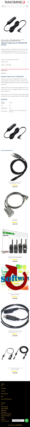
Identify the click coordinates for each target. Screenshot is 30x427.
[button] (28, 2)
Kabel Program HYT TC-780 (15, 332)
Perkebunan (4, 412)
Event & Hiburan (5, 421)
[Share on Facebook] (5, 65)
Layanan (3, 391)
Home (2, 39)
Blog (2, 396)
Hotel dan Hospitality (6, 413)
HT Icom (14, 80)
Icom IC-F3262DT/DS (14, 79)
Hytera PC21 (15, 220)
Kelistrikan (3, 410)
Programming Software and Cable (17, 39)
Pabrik (2, 417)
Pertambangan (4, 406)
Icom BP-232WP (24, 96)
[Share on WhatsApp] (2, 65)
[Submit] (27, 6)
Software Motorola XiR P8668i (15, 257)
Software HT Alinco (15, 294)
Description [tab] (4, 70)
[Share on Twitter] (7, 65)
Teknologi (3, 388)
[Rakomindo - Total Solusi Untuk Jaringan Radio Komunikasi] (15, 2)
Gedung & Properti (5, 415)
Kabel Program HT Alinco (15, 183)
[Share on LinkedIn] (10, 65)
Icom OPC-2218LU (15, 369)
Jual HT (6, 39)
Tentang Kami (4, 393)
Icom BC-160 (4, 96)
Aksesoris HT (5, 61)
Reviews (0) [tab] (3, 73)
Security (3, 419)
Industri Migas (4, 408)
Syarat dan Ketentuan (6, 399)
